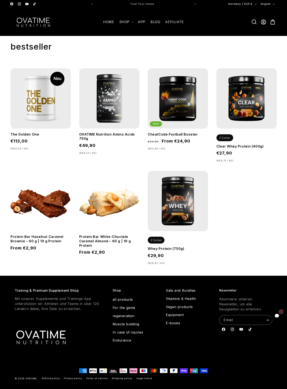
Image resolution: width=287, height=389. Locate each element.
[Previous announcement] (91, 4)
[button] (126, 22)
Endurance (122, 340)
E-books (173, 323)
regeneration (123, 316)
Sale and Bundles (181, 290)
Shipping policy (122, 378)
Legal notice (144, 378)
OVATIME (31, 378)
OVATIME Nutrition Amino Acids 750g (107, 136)
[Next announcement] (195, 4)
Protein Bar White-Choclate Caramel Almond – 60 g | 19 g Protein (105, 241)
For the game (124, 308)
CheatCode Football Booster (173, 134)
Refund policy (51, 378)
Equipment (175, 315)
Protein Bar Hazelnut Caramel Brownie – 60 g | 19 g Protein (37, 239)
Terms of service (97, 378)
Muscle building (126, 324)
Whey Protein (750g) (166, 249)
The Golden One (25, 134)
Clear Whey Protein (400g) (240, 146)
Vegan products (179, 307)
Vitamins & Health (181, 299)
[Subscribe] (267, 320)
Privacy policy (73, 378)
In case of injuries (128, 332)
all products (123, 299)
